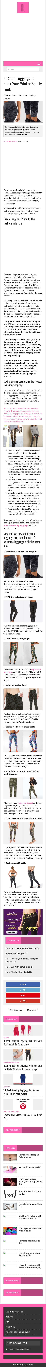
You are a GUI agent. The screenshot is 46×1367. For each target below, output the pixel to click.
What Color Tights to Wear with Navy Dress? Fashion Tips (30, 1217)
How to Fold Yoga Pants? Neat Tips (29, 1241)
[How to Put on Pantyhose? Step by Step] (10, 1209)
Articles (6, 1087)
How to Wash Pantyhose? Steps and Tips (19, 966)
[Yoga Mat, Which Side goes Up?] (10, 1172)
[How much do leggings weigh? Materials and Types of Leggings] (10, 1270)
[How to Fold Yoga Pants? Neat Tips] (10, 1245)
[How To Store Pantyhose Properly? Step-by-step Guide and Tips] (10, 1184)
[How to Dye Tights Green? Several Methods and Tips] (10, 1233)
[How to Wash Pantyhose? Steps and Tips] (10, 1196)
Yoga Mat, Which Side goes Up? (16, 953)
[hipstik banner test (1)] (23, 933)
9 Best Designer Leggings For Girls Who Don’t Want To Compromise (22, 1042)
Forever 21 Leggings (11, 1062)
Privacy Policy (10, 1327)
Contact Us (9, 1316)
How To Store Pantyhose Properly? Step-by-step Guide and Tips (30, 1181)
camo (14, 95)
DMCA (7, 1321)
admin (14, 141)
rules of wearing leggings (15, 525)
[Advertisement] (23, 36)
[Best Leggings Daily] (23, 7)
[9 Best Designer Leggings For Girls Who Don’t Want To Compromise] (23, 1034)
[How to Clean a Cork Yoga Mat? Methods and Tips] (10, 1159)
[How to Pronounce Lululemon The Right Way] (23, 1108)
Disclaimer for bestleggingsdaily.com (18, 1332)
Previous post (16, 1010)
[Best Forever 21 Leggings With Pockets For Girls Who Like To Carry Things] (23, 1059)
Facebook (10, 1349)
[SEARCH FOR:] (23, 68)
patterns (6, 99)
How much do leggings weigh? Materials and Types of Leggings (30, 1266)
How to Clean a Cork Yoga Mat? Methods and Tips (22, 948)
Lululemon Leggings (11, 1111)
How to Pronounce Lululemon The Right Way (22, 1116)
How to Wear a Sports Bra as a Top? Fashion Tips (29, 1254)
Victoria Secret (26, 803)
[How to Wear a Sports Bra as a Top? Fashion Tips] (10, 1258)
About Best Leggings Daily (14, 1311)
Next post (31, 1010)
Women (6, 1037)
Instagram (19, 1349)
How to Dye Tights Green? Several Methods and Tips (31, 1229)
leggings (32, 95)
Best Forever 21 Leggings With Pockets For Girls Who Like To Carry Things (22, 1067)
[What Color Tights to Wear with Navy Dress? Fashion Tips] (10, 1221)
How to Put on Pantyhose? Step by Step (18, 972)
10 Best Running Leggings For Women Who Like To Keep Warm (21, 1092)
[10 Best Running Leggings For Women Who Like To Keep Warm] (23, 1084)
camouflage (22, 95)
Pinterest (27, 1349)
